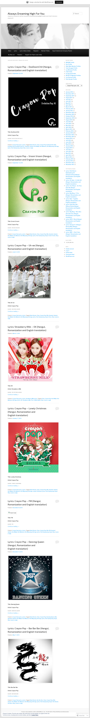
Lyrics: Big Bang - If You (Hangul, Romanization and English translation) (73, 195)
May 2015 (68, 144)
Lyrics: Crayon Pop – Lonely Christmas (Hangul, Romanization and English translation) (27, 412)
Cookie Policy (34, 715)
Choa (38, 144)
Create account (70, 249)
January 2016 (69, 133)
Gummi (31, 146)
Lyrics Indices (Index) (25, 51)
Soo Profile (69, 64)
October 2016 (69, 116)
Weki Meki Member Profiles (73, 66)
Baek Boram (33, 144)
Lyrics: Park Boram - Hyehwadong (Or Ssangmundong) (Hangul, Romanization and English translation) (73, 174)
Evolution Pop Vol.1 (20, 146)
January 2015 (69, 146)
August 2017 (69, 97)
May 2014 (68, 153)
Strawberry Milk (27, 400)
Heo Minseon (43, 146)
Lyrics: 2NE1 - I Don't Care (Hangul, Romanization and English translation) (73, 234)
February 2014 (69, 159)
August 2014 (69, 147)
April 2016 (68, 127)
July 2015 (68, 140)
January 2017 (69, 110)
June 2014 (68, 151)
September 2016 (70, 118)
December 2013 (70, 162)
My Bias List (11, 54)
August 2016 (69, 120)
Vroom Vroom (51, 235)
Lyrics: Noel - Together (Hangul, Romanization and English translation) (73, 200)
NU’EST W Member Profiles (73, 75)
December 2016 (70, 112)
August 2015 (69, 138)
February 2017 (69, 108)
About (9, 51)
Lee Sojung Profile (71, 77)
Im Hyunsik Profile (71, 73)
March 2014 (69, 157)
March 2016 (69, 129)
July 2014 (68, 149)
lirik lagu (56, 146)
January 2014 (69, 160)
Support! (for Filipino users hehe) (33, 54)
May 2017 (68, 103)
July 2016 (68, 121)
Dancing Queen (50, 617)
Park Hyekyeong (15, 148)
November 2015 (70, 136)
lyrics (9, 148)
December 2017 (70, 94)
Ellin (55, 144)
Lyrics (15, 51)
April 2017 (68, 105)
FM (50, 530)
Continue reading (13, 141)
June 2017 (68, 101)
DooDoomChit (49, 144)
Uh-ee (49, 317)
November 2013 (70, 164)
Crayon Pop (43, 144)
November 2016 (70, 114)
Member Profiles (45, 51)
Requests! (36, 51)
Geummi (27, 146)
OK (21, 400)
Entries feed (69, 252)
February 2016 (69, 131)
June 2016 (68, 123)
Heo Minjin (36, 146)
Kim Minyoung (50, 146)
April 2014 (68, 155)
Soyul (21, 148)
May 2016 (68, 125)
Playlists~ (19, 54)
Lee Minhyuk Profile (71, 70)
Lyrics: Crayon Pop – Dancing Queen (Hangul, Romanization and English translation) (26, 545)
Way (24, 148)
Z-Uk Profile (69, 72)
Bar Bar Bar (40, 700)
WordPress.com (70, 256)
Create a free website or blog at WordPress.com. (33, 712)
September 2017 (70, 96)
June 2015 (68, 142)
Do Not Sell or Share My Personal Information (57, 712)
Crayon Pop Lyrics (17, 144)
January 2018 (69, 92)
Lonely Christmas (37, 491)
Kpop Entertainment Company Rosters (62, 51)
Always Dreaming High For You (26, 13)
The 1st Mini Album (36, 400)
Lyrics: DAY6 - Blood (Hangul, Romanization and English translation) (74, 221)
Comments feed (70, 254)
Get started (59, 2)
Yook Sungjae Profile (71, 68)
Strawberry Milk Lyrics (31, 398)
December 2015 (70, 134)
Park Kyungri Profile (71, 79)
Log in (67, 250)
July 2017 (68, 99)
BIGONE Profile (70, 62)
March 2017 (69, 107)
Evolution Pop (11, 146)
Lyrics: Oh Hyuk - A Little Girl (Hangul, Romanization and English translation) (74, 182)
